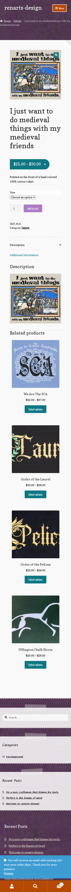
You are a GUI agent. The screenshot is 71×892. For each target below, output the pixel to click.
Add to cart (32, 208)
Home (7, 20)
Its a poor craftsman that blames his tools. (32, 792)
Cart (54, 883)
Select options (35, 409)
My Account (12, 886)
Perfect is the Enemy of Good (24, 798)
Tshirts (17, 20)
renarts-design (23, 7)
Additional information (24, 255)
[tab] (35, 245)
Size (12, 192)
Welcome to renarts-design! (22, 804)
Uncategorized (14, 757)
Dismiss (8, 873)
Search (35, 886)
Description (17, 245)
